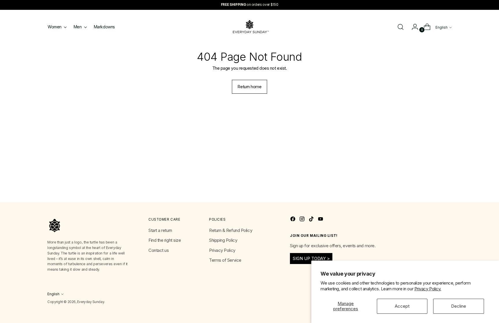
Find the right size (164, 240)
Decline (458, 306)
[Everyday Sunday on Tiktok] (311, 220)
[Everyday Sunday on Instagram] (302, 220)
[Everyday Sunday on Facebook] (293, 220)
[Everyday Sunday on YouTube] (321, 220)
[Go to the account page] (412, 27)
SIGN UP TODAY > (311, 258)
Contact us (158, 250)
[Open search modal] (400, 27)
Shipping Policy (223, 240)
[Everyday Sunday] (249, 27)
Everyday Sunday (90, 302)
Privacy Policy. (427, 288)
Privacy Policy (222, 250)
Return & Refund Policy (230, 230)
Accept (402, 306)
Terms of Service (225, 260)
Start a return (160, 230)
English (441, 27)
